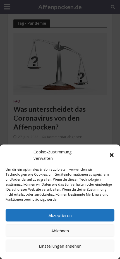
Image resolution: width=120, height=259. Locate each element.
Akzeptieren (60, 215)
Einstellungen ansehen (60, 246)
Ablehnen (60, 230)
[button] (111, 155)
